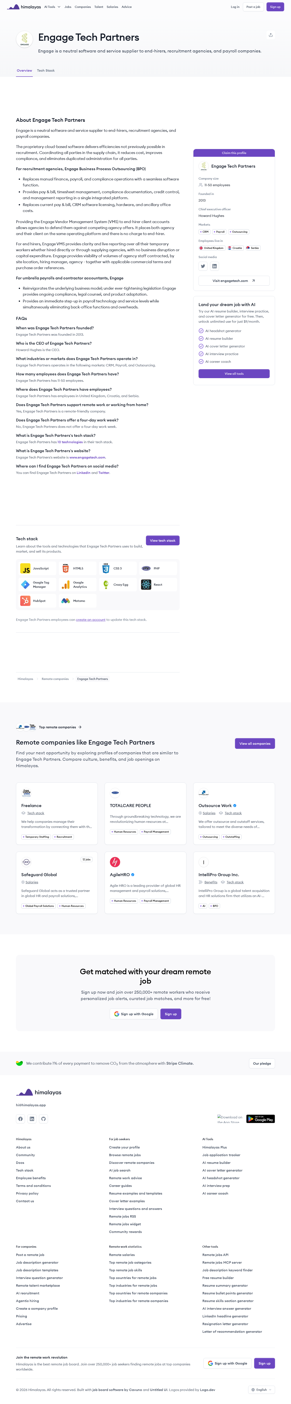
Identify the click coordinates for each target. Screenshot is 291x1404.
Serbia (255, 248)
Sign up (275, 7)
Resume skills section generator (228, 1301)
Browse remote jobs (125, 1155)
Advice (127, 7)
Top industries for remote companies (138, 1301)
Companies (83, 7)
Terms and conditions (33, 1185)
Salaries (112, 7)
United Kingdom (213, 248)
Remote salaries (122, 1255)
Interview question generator (39, 1278)
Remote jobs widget (125, 1224)
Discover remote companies (131, 1162)
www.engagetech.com (87, 457)
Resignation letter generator (225, 1324)
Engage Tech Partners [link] (92, 679)
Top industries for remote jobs (133, 1285)
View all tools (234, 374)
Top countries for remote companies (138, 1293)
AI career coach (215, 1193)
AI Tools (49, 7)
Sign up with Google (137, 1014)
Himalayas (25, 679)
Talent (98, 7)
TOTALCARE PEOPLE (130, 805)
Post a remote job (30, 1255)
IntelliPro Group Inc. (219, 874)
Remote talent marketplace (38, 1285)
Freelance (31, 805)
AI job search (120, 1170)
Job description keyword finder (227, 1270)
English (261, 1390)
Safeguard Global (39, 874)
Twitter (103, 472)
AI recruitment (27, 1293)
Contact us (25, 1201)
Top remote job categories (130, 1262)
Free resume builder (218, 1278)
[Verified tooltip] (234, 805)
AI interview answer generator (226, 1308)
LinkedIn (84, 472)
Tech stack (32, 813)
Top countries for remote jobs (133, 1278)
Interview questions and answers (135, 1209)
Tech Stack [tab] (46, 70)
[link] (25, 679)
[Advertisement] (97, 100)
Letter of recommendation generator (232, 1331)
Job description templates (37, 1270)
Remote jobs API (215, 1255)
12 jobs (87, 859)
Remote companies (55, 679)
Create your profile (124, 1147)
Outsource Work (215, 805)
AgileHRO (120, 874)
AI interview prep (216, 1185)
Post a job (253, 7)
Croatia (237, 248)
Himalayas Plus (214, 1147)
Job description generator (37, 1262)
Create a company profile (37, 1308)
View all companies (255, 743)
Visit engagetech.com (230, 281)
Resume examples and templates (135, 1193)
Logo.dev (207, 1390)
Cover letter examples (127, 1201)
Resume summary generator (225, 1285)
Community (25, 1155)
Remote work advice (125, 1178)
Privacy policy (27, 1193)
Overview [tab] (24, 70)
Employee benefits (31, 1178)
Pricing (21, 1316)
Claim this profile (234, 153)
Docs (20, 1162)
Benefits (208, 882)
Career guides (120, 1185)
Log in (235, 7)
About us (23, 1147)
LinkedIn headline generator (225, 1316)
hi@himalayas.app (31, 1105)
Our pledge (262, 1063)
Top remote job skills (125, 1270)
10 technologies (70, 442)
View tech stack (163, 540)
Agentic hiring (27, 1301)
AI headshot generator (220, 1178)
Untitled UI (158, 1390)
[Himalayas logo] (24, 6)
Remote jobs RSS (122, 1216)
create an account (90, 619)
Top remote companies (57, 727)
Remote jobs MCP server (222, 1262)
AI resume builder (216, 1162)
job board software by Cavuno (117, 1390)
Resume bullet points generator (227, 1293)
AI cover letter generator (222, 1170)
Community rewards (125, 1232)
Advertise (24, 1324)
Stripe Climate (179, 1063)
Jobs (68, 7)
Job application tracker (221, 1155)
